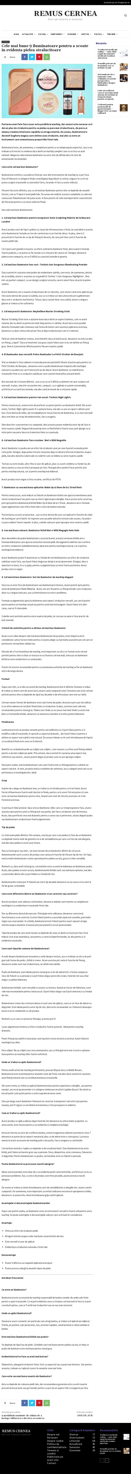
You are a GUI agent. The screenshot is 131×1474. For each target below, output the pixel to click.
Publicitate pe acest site (55, 1458)
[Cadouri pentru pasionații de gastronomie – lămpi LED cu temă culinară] (124, 108)
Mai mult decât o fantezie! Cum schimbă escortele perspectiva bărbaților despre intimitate (107, 79)
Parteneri (52, 1437)
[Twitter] (32, 57)
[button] (125, 15)
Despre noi (53, 1434)
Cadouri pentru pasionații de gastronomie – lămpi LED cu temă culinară (107, 108)
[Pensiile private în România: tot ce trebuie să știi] (124, 67)
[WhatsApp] (46, 57)
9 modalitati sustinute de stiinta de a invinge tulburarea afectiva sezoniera (23, 1417)
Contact (51, 1463)
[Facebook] (24, 57)
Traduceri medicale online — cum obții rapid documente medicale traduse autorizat (107, 54)
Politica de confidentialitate (57, 1445)
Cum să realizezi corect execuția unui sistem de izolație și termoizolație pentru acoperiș (108, 94)
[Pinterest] (39, 57)
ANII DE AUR (85, 1415)
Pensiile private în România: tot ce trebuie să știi (107, 65)
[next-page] (107, 1460)
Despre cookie (55, 1440)
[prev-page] (102, 1460)
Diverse (5, 42)
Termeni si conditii (53, 1452)
